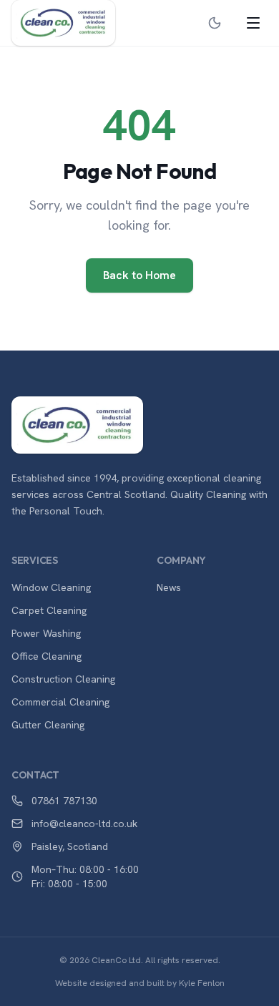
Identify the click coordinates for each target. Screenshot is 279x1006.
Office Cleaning (46, 656)
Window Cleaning (51, 587)
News (169, 587)
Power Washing (46, 633)
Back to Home (139, 275)
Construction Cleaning (63, 679)
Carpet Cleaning (49, 610)
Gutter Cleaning (47, 724)
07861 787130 (64, 800)
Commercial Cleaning (60, 701)
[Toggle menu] (253, 23)
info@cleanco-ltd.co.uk (84, 823)
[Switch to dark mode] (214, 23)
